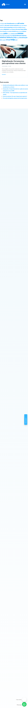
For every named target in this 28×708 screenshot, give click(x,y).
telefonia (3, 37)
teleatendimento (17, 35)
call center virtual (8, 25)
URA (1, 40)
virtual (8, 40)
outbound (1, 33)
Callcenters (2, 25)
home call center (16, 29)
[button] (25, 4)
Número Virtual (19, 31)
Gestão (10, 29)
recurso (9, 33)
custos (20, 27)
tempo (18, 37)
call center (20, 23)
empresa (6, 29)
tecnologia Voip (8, 35)
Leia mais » (4, 74)
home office (24, 29)
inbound (1, 31)
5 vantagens (2, 23)
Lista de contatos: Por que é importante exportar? (15, 96)
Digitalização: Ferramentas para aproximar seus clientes (14, 62)
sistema (13, 33)
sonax (20, 33)
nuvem (14, 31)
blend (16, 23)
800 (5, 23)
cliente (25, 25)
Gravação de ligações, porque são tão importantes (15, 98)
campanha (16, 25)
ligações (5, 31)
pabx (6, 33)
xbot (16, 40)
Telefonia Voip (11, 37)
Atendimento (10, 23)
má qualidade (9, 31)
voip (13, 39)
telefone (24, 35)
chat (22, 25)
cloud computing (8, 27)
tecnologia (2, 35)
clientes (2, 27)
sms (16, 33)
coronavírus (15, 27)
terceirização (23, 37)
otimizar (24, 31)
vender (3, 40)
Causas (20, 25)
